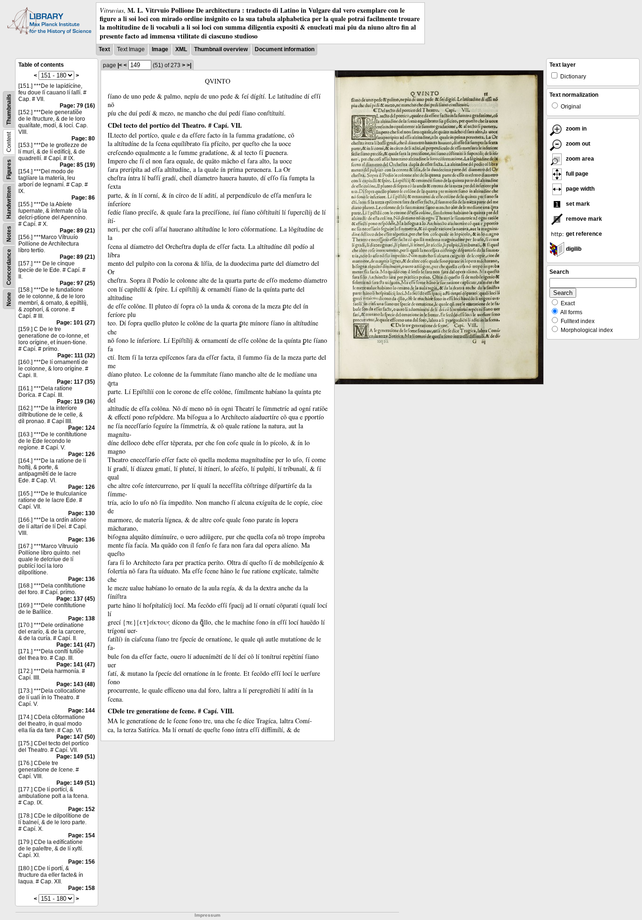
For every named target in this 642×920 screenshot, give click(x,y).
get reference (583, 234)
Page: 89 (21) (77, 230)
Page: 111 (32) (76, 355)
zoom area (579, 158)
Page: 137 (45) (75, 598)
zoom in (575, 128)
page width (579, 189)
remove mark (583, 219)
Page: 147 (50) (75, 737)
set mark (577, 204)
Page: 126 (81, 454)
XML (181, 49)
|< (119, 65)
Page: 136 (81, 539)
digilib (572, 249)
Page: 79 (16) (77, 105)
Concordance (9, 267)
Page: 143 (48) (75, 684)
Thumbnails (9, 109)
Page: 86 (83, 197)
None (9, 299)
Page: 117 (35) (76, 382)
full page (576, 173)
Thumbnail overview (221, 49)
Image (160, 49)
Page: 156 (81, 861)
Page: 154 (81, 835)
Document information (284, 49)
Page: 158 (81, 888)
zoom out (577, 143)
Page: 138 (81, 618)
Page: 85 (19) (77, 165)
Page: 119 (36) (76, 401)
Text (104, 49)
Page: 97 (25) (77, 283)
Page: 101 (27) (75, 322)
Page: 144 (81, 710)
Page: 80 (83, 138)
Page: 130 (81, 513)
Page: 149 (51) (75, 756)
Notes (9, 234)
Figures (9, 169)
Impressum (207, 915)
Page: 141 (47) (75, 645)
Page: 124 (81, 428)
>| (189, 65)
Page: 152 (81, 809)
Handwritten (9, 202)
